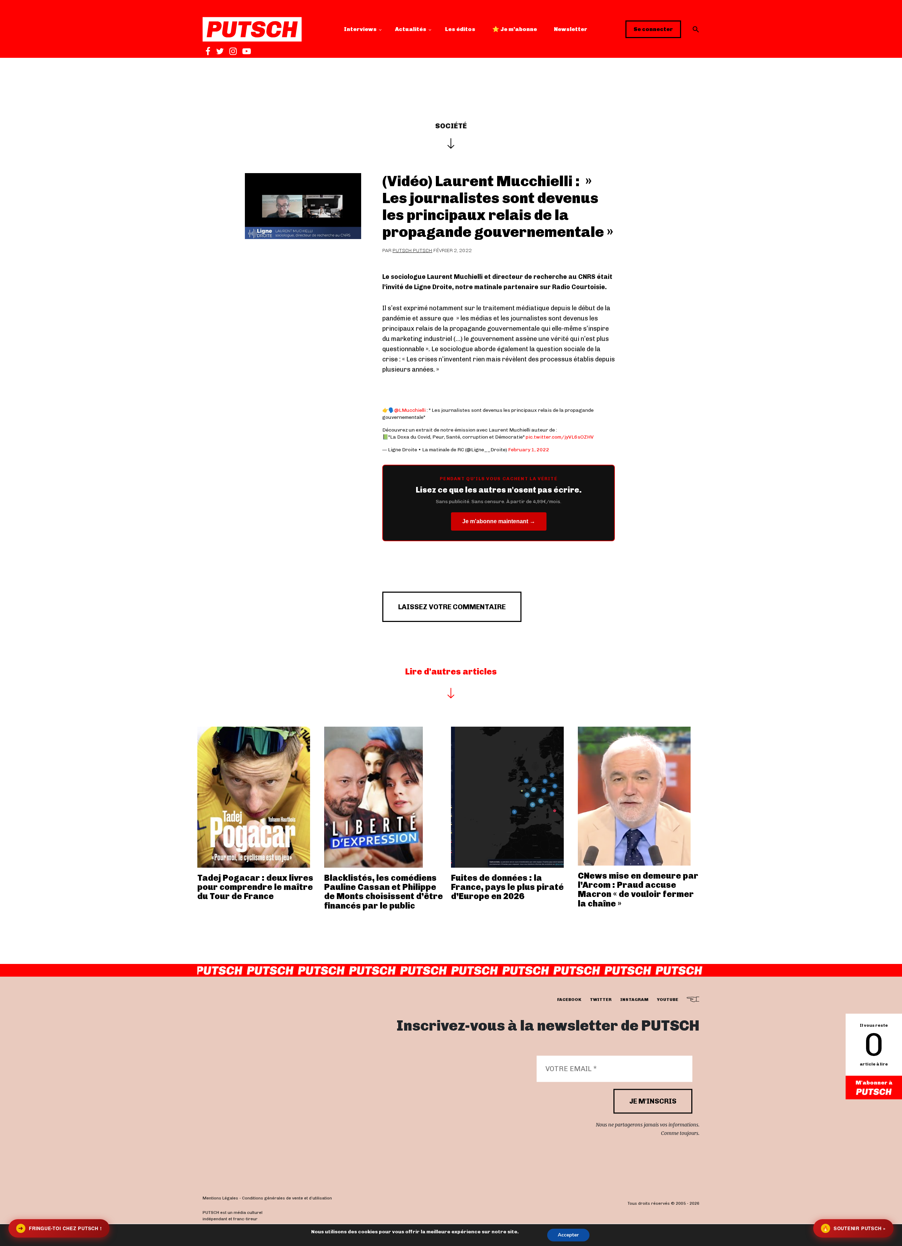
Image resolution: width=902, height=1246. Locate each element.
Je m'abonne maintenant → (498, 521)
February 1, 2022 (528, 450)
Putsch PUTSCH (412, 251)
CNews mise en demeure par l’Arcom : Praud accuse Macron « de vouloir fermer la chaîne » (638, 890)
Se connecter (653, 29)
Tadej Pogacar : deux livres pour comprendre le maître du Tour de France (255, 887)
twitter (601, 999)
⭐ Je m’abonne (514, 29)
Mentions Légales (220, 1198)
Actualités (410, 29)
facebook (569, 999)
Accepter (568, 1235)
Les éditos (460, 29)
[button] (695, 29)
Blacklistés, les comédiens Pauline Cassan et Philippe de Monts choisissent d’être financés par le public (383, 892)
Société (451, 126)
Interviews (360, 29)
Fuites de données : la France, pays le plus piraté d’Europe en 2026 (507, 887)
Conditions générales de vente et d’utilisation (287, 1198)
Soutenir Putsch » (854, 1228)
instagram (634, 999)
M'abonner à (873, 1082)
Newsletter (570, 29)
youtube (667, 999)
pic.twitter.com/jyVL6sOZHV (560, 437)
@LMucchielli (410, 410)
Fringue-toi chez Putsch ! (59, 1228)
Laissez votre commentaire (452, 607)
